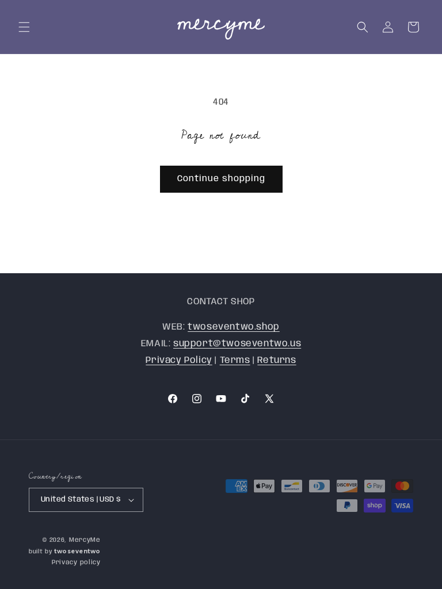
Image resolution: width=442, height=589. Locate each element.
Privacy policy (76, 562)
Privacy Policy (179, 360)
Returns (276, 360)
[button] (24, 27)
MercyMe (85, 540)
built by (65, 551)
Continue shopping (221, 178)
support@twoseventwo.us (237, 344)
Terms (235, 360)
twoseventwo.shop (234, 327)
